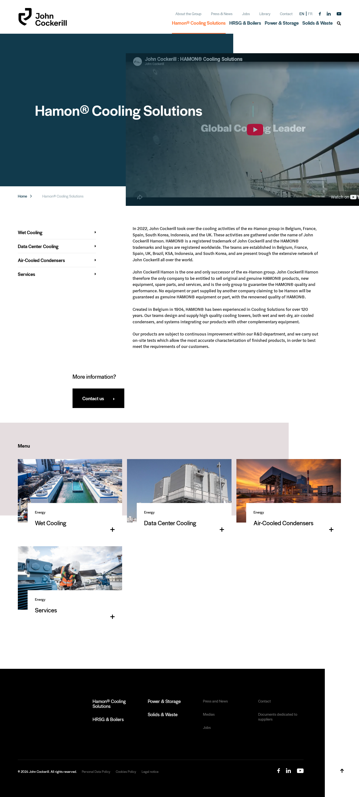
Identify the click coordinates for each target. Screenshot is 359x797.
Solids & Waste (163, 714)
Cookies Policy (126, 771)
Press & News (221, 13)
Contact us (93, 398)
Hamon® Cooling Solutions (109, 703)
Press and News (215, 701)
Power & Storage (164, 701)
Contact (286, 13)
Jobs (246, 13)
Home (22, 196)
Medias (209, 714)
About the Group (188, 13)
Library (264, 13)
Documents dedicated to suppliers (277, 717)
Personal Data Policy (96, 771)
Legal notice (150, 771)
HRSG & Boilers (108, 719)
